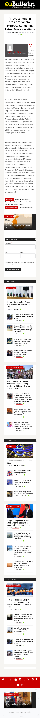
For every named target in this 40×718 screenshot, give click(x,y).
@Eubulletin (15, 32)
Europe (7, 202)
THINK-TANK (8, 216)
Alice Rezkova (19, 475)
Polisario (7, 204)
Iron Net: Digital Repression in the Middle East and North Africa (23, 316)
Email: (22, 252)
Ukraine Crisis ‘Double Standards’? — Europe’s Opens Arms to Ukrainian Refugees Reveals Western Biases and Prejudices (23, 397)
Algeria (17, 199)
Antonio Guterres (25, 199)
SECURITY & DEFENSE (13, 586)
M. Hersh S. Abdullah (21, 496)
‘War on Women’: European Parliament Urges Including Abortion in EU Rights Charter (18, 383)
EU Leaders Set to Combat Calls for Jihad (18, 705)
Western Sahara (18, 204)
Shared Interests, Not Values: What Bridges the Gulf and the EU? (19, 304)
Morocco (22, 202)
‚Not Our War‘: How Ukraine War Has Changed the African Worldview (23, 352)
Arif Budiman (19, 486)
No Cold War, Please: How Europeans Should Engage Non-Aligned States (22, 341)
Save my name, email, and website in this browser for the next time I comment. (19, 264)
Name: (7, 252)
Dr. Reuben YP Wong (18, 465)
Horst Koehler (14, 202)
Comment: (8, 243)
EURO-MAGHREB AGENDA (25, 207)
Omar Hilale (29, 202)
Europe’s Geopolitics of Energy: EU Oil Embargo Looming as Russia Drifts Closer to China (19, 523)
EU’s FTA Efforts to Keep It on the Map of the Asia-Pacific (22, 482)
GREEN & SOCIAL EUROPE (14, 367)
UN (12, 204)
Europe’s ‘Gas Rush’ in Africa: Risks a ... (18, 226)
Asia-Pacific (11, 447)
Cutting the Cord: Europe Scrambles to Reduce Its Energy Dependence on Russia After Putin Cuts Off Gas (23, 550)
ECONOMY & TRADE (13, 506)
